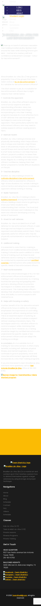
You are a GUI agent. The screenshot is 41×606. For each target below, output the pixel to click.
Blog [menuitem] (12, 22)
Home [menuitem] (13, 1)
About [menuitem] (13, 19)
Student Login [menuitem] (17, 16)
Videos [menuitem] (13, 33)
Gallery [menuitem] (13, 36)
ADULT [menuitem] (20, 13)
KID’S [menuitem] (19, 10)
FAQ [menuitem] (12, 30)
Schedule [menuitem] (14, 24)
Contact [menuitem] (14, 27)
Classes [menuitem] (14, 4)
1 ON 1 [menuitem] (19, 7)
